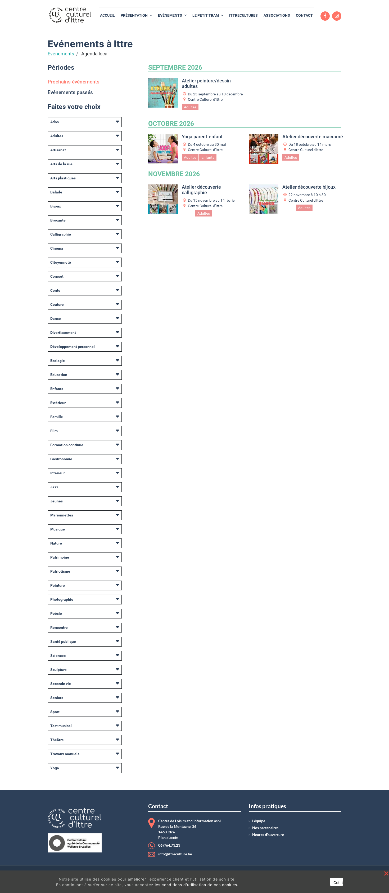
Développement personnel (72, 346)
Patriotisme (60, 571)
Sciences (58, 655)
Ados (54, 122)
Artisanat (58, 150)
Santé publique (63, 641)
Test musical (61, 726)
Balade (56, 192)
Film (54, 431)
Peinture (57, 585)
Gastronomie (61, 459)
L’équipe (258, 821)
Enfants (56, 389)
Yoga (54, 768)
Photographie (61, 599)
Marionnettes (61, 515)
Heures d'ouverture (268, 835)
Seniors (56, 698)
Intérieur (57, 473)
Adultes (56, 136)
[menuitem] (107, 15)
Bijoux (55, 206)
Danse (55, 318)
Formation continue (66, 445)
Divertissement (63, 332)
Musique (57, 529)
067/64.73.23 (169, 845)
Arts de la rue (61, 164)
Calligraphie (60, 234)
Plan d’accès (168, 837)
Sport (55, 712)
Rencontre (59, 627)
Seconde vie (60, 684)
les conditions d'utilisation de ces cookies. (196, 884)
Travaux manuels (64, 754)
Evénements (61, 53)
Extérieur (58, 403)
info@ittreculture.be (175, 854)
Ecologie (57, 361)
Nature (56, 543)
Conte (55, 290)
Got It (338, 882)
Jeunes (56, 501)
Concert (57, 276)
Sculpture (58, 669)
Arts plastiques (63, 178)
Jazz (54, 487)
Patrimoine (59, 557)
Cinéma (56, 248)
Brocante (58, 220)
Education (58, 375)
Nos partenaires (265, 828)
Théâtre (57, 740)
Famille (56, 417)
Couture (57, 304)
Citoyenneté (60, 262)
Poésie (56, 613)
